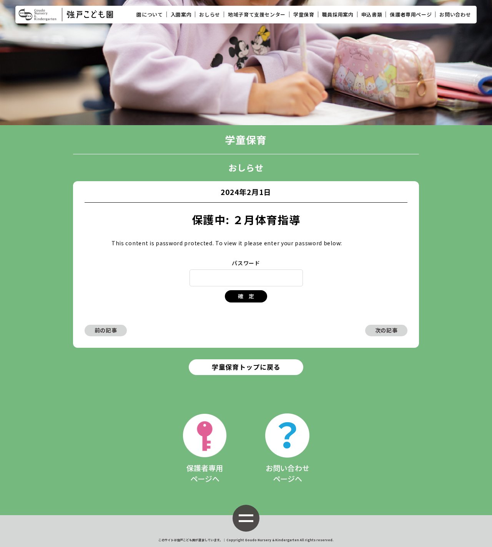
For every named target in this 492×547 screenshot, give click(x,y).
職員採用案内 (338, 14)
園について (149, 14)
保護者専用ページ (411, 14)
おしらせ (209, 14)
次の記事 (386, 330)
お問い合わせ (455, 14)
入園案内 (181, 14)
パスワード (246, 263)
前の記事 (106, 330)
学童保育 (303, 14)
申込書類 (371, 14)
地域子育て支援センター (257, 14)
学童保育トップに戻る (246, 367)
